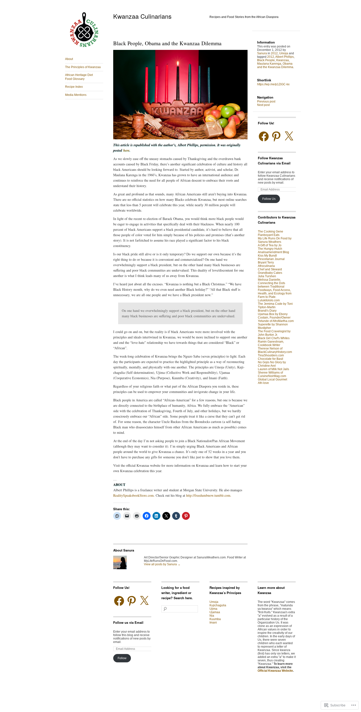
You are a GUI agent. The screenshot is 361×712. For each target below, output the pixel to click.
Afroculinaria (266, 266)
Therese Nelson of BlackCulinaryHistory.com (275, 350)
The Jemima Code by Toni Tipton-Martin (275, 305)
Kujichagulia (217, 605)
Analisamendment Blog (273, 252)
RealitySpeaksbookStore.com (133, 495)
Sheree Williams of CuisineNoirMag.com (272, 374)
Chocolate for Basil (270, 359)
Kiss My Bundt (267, 255)
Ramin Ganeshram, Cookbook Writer (271, 343)
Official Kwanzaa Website (275, 670)
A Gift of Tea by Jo (269, 245)
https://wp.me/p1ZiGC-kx (273, 84)
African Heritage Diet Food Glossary (79, 77)
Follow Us (269, 199)
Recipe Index (74, 86)
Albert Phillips (284, 56)
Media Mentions (75, 95)
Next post (263, 105)
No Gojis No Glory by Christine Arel (272, 364)
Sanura (262, 53)
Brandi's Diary (267, 310)
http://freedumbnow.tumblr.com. (208, 495)
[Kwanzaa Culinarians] (84, 48)
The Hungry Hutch (270, 248)
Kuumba (215, 619)
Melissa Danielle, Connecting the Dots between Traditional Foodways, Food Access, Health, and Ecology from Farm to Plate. (275, 288)
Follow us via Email (128, 622)
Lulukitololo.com (269, 300)
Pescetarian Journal (271, 259)
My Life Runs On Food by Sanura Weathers (275, 240)
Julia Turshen (267, 276)
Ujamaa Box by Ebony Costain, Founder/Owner (274, 315)
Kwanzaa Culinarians (142, 16)
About (69, 59)
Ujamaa (214, 612)
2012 (274, 53)
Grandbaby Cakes (270, 273)
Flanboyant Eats (268, 235)
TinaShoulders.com (271, 355)
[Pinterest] (276, 136)
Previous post (266, 101)
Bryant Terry (266, 262)
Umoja (283, 53)
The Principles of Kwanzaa (83, 67)
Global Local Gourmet (272, 379)
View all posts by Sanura (162, 564)
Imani (213, 622)
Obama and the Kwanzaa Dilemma (275, 65)
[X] (289, 136)
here (126, 150)
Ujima (213, 608)
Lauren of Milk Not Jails (273, 369)
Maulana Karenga (269, 63)
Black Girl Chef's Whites (274, 338)
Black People (266, 60)
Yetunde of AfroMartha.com (276, 321)
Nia (211, 615)
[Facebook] (264, 136)
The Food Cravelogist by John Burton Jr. (274, 333)
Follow (122, 658)
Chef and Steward (270, 269)
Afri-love (263, 383)
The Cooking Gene (270, 231)
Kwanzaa (282, 60)
